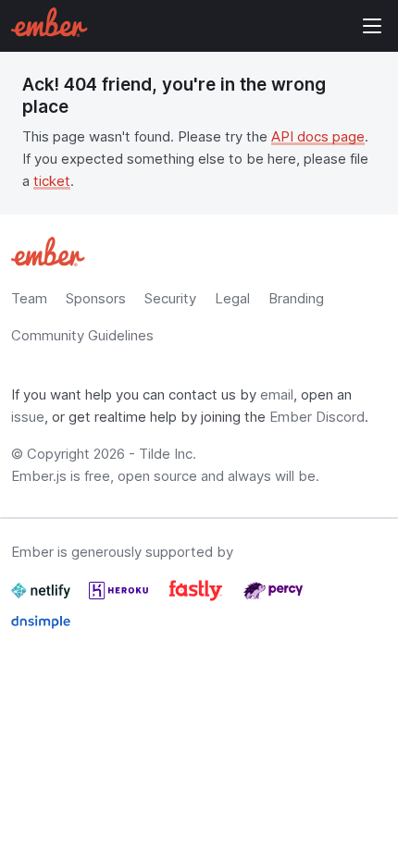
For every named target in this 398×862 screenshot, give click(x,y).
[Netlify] (42, 598)
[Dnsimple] (40, 629)
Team (29, 298)
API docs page (318, 136)
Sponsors (96, 298)
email (276, 394)
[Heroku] (120, 598)
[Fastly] (198, 598)
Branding (296, 298)
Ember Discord (317, 416)
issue (27, 416)
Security (170, 298)
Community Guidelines (82, 335)
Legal (232, 298)
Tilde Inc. (167, 453)
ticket (51, 181)
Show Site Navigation (372, 26)
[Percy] (273, 598)
